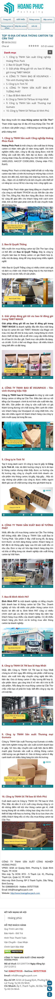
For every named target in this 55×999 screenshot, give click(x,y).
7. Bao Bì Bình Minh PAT (18, 95)
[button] (49, 996)
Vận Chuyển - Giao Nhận (16, 942)
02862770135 (16, 971)
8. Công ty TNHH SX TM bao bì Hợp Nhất (27, 99)
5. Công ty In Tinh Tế (17, 83)
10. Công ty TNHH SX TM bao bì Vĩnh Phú (27, 110)
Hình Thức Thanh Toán (15, 937)
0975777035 (39, 971)
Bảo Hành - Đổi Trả (13, 933)
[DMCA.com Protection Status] (13, 951)
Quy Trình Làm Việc (13, 928)
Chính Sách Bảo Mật (14, 946)
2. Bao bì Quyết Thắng (17, 64)
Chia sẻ (5, 46)
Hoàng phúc (15, 918)
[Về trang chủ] (23, 8)
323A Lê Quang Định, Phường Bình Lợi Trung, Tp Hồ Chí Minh (27, 981)
